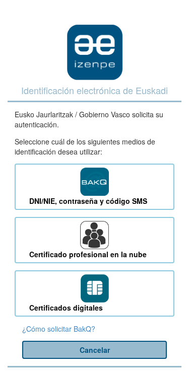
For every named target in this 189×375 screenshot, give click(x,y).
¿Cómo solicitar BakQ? (58, 329)
